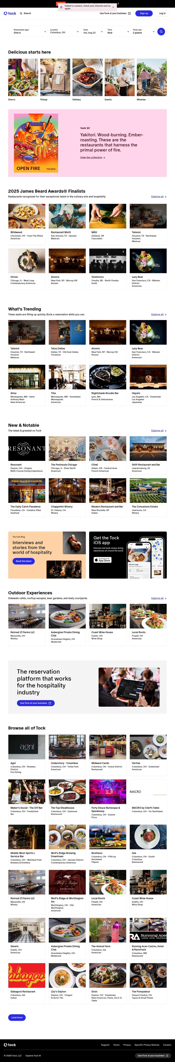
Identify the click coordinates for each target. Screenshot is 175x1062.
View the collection (91, 157)
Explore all (157, 196)
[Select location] (78, 32)
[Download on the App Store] (109, 560)
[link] (26, 224)
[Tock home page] (10, 13)
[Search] (161, 31)
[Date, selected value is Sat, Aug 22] (102, 32)
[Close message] (113, 7)
